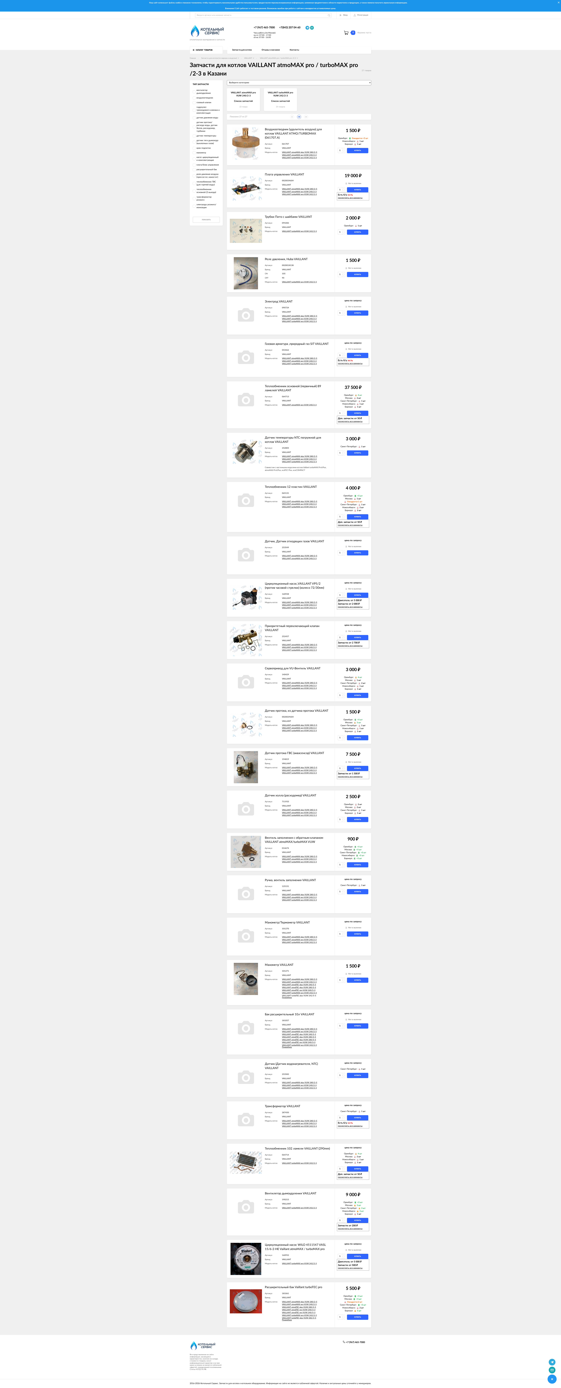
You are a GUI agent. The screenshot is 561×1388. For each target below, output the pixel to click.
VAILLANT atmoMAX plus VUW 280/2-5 (299, 152)
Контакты (294, 50)
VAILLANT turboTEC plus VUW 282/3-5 (299, 1318)
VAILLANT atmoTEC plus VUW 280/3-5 (299, 1037)
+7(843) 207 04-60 (289, 27)
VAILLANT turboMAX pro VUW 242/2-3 (299, 158)
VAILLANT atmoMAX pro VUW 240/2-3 (299, 155)
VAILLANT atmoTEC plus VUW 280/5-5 (299, 988)
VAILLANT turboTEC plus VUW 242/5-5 (299, 996)
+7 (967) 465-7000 (264, 27)
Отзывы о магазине (271, 50)
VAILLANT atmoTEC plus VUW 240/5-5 (299, 985)
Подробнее (287, 998)
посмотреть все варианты (350, 198)
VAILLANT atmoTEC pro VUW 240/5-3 (298, 990)
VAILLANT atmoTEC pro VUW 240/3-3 (298, 1042)
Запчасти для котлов (242, 50)
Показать (206, 220)
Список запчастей (243, 101)
